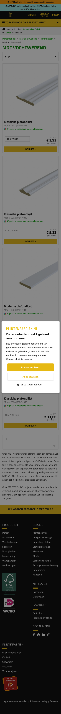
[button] (30, 385)
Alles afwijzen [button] (31, 376)
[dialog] (31, 357)
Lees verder (26, 359)
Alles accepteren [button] (30, 367)
